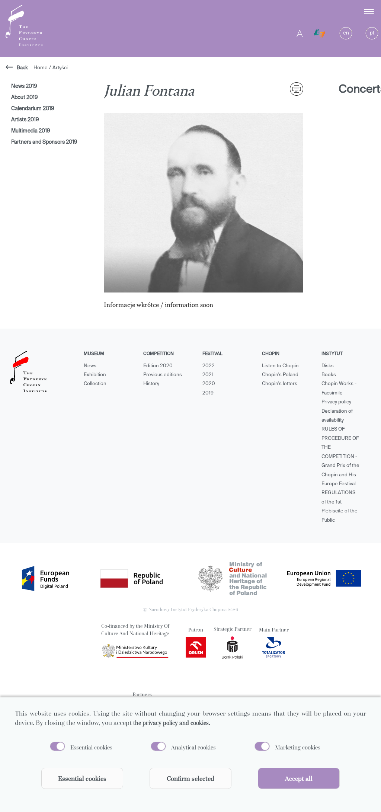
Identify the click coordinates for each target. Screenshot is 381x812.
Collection (95, 383)
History (151, 383)
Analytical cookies (193, 747)
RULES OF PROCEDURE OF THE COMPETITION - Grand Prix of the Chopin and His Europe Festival (340, 456)
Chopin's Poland (280, 375)
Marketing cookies (297, 747)
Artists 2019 (25, 119)
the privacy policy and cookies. (171, 722)
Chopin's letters (279, 383)
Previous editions (162, 375)
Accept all (299, 778)
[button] (339, 11)
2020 (208, 383)
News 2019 (24, 86)
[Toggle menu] (369, 11)
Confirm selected (190, 778)
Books (328, 375)
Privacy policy (336, 402)
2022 (208, 366)
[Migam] (319, 33)
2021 (208, 375)
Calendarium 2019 (32, 108)
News (90, 366)
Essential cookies (91, 747)
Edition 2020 (158, 366)
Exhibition (95, 375)
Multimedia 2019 (30, 131)
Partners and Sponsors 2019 (44, 142)
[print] (296, 89)
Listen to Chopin (280, 366)
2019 (208, 393)
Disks (327, 366)
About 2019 (24, 97)
